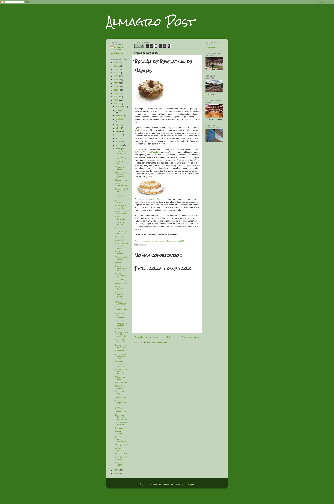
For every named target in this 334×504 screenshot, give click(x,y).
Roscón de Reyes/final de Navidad (121, 417)
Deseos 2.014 (121, 454)
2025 (116, 66)
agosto (119, 125)
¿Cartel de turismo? (119, 223)
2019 (116, 86)
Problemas (119, 351)
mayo (118, 135)
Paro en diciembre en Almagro (121, 268)
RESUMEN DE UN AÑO (121, 458)
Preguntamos (120, 428)
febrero (119, 145)
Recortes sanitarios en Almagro (121, 364)
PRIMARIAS (120, 240)
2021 (116, 80)
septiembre (120, 119)
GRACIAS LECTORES (121, 449)
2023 (116, 73)
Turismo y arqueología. (121, 185)
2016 (116, 97)
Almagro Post (150, 22)
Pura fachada (120, 237)
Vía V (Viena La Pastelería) (149, 152)
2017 (116, 93)
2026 (116, 63)
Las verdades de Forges (121, 346)
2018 (116, 90)
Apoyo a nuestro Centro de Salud (120, 295)
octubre (119, 116)
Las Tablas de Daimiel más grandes (121, 371)
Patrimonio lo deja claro (120, 207)
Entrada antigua (191, 337)
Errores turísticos (120, 218)
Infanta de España (119, 393)
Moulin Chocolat (142, 130)
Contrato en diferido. (120, 168)
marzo (119, 142)
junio (118, 131)
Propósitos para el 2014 (121, 464)
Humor (118, 262)
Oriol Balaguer (158, 199)
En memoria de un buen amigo (121, 246)
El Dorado (119, 328)
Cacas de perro (121, 397)
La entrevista (120, 228)
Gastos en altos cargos (121, 258)
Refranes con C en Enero (121, 190)
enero (118, 149)
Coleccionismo (121, 383)
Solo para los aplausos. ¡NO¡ (120, 356)
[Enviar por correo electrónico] (135, 244)
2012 (116, 474)
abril (118, 138)
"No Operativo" (121, 445)
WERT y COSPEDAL (121, 303)
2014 (116, 104)
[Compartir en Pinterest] (145, 244)
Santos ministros (120, 196)
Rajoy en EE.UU (119, 288)
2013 (116, 470)
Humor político (121, 180)
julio (118, 128)
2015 (116, 100)
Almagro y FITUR (119, 201)
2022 (116, 76)
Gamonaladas (121, 283)
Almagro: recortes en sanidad (121, 323)
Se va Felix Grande (119, 162)
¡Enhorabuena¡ (121, 412)
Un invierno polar (120, 378)
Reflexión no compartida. (121, 387)
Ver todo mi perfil (118, 53)
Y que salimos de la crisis (121, 232)
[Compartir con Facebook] (143, 244)
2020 (116, 83)
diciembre (120, 107)
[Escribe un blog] (138, 244)
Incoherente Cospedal (120, 341)
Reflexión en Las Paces (120, 212)
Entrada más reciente (146, 337)
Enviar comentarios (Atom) (157, 343)
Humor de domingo (119, 433)
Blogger (191, 484)
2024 (116, 69)
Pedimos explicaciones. (121, 403)
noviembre (120, 110)
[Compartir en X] (140, 244)
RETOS (118, 408)
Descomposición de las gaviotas (121, 174)
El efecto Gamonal (120, 252)
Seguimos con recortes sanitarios (121, 315)
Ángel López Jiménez (119, 48)
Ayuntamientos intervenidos (121, 424)
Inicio (170, 337)
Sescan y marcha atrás (121, 309)
